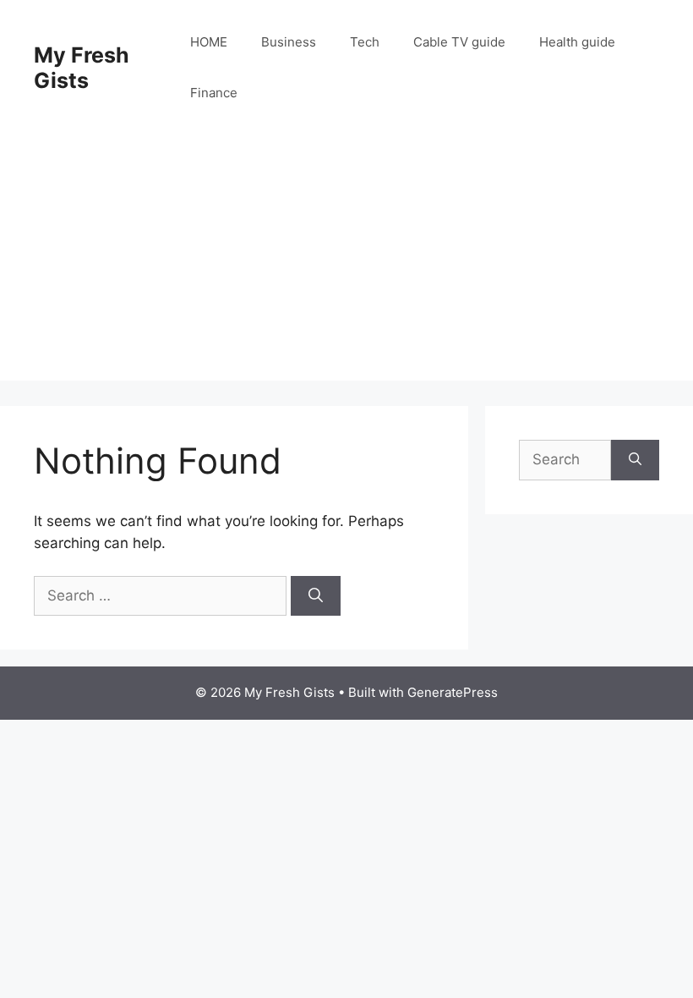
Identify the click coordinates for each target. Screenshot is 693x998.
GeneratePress (452, 692)
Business (288, 42)
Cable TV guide (459, 42)
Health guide (577, 42)
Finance (213, 93)
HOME (208, 42)
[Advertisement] (346, 262)
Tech (364, 42)
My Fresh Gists (81, 67)
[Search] (316, 596)
